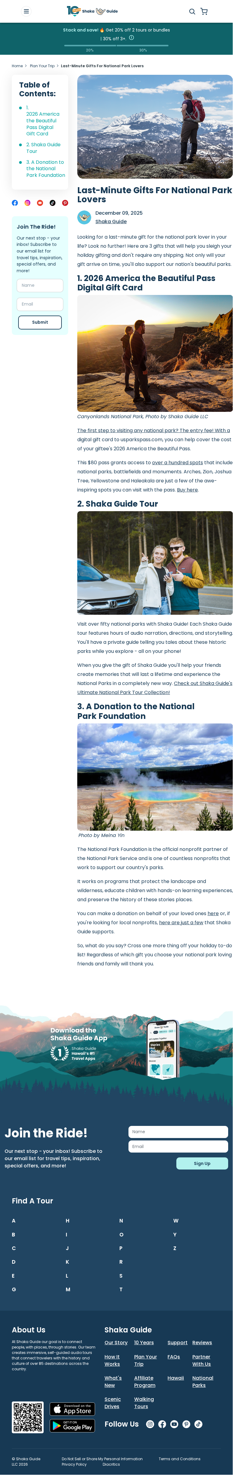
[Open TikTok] (53, 203)
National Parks (202, 1382)
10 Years (144, 1342)
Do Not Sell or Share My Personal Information (102, 1458)
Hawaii (176, 1378)
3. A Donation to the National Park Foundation (46, 169)
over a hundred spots (177, 462)
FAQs (174, 1356)
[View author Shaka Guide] (84, 217)
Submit (40, 322)
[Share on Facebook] (15, 203)
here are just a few (181, 922)
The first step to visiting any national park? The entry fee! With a (153, 430)
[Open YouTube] (40, 203)
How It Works (112, 1360)
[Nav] (26, 11)
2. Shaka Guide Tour (43, 147)
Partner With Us (201, 1360)
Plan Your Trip (42, 65)
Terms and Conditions (180, 1458)
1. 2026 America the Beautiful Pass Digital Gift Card (42, 120)
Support (178, 1342)
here (213, 913)
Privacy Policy (74, 1464)
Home (17, 65)
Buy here (187, 489)
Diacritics (111, 1464)
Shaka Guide (111, 221)
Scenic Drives (113, 1403)
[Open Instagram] (28, 203)
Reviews (202, 1342)
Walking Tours (144, 1403)
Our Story (116, 1342)
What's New (113, 1382)
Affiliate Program (144, 1382)
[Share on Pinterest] (65, 203)
